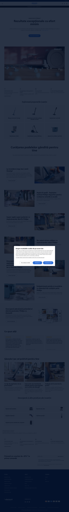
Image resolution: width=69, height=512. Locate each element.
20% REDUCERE (20, 267)
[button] (60, 236)
